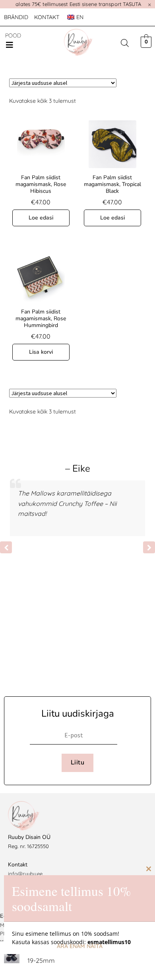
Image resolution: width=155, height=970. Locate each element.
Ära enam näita (80, 946)
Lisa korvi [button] (41, 352)
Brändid (16, 17)
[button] (9, 45)
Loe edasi (41, 217)
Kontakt (46, 17)
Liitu (77, 762)
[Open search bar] (125, 43)
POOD (13, 35)
